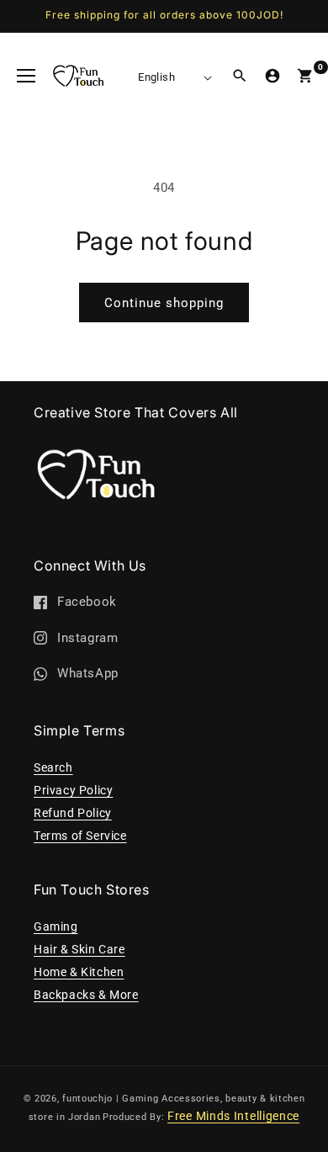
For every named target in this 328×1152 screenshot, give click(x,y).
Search (53, 767)
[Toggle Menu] (26, 76)
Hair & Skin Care (79, 949)
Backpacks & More (86, 994)
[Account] (272, 76)
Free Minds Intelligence (233, 1116)
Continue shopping (164, 303)
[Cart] (305, 76)
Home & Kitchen (79, 972)
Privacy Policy (73, 790)
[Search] (240, 76)
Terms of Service (80, 835)
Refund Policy (73, 813)
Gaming (56, 926)
